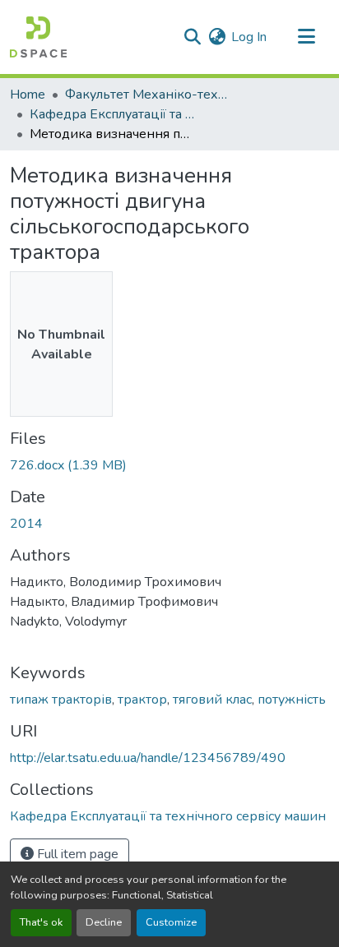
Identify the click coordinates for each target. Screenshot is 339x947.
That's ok (41, 922)
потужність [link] (292, 700)
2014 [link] (26, 524)
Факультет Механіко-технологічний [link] (147, 94)
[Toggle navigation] (306, 37)
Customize (171, 922)
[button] (38, 37)
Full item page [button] (76, 854)
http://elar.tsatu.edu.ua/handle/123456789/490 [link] (148, 758)
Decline (104, 922)
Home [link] (27, 94)
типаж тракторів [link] (61, 700)
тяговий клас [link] (212, 700)
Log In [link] (249, 37)
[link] (169, 465)
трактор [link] (142, 700)
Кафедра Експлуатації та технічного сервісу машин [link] (112, 114)
